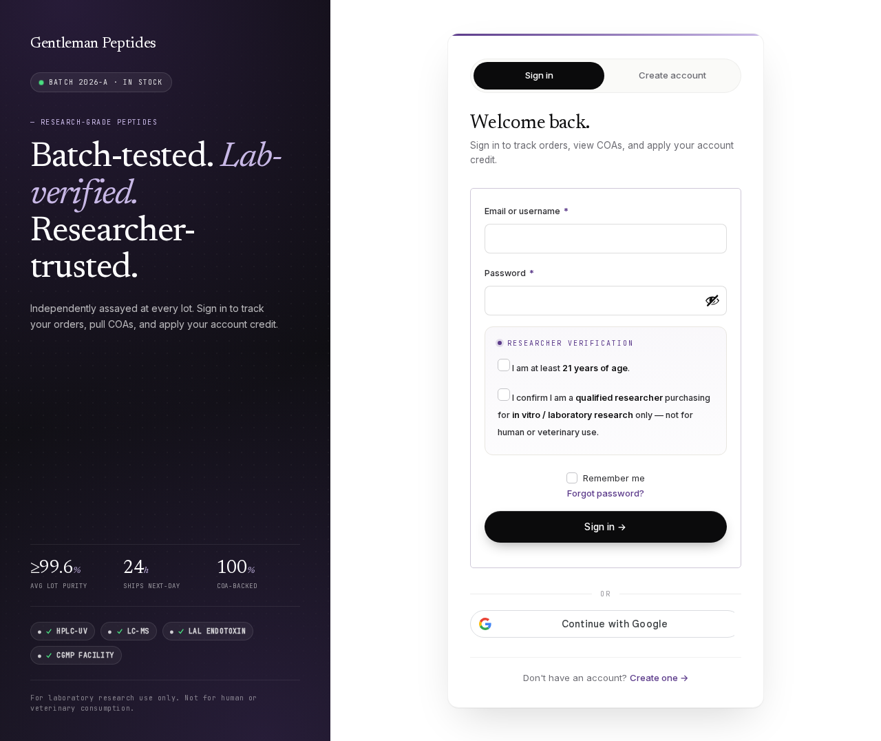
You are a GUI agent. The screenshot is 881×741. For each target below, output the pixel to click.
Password (509, 273)
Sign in (539, 75)
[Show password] (712, 300)
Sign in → (605, 526)
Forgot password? (605, 493)
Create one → (659, 677)
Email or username (527, 211)
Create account (672, 75)
